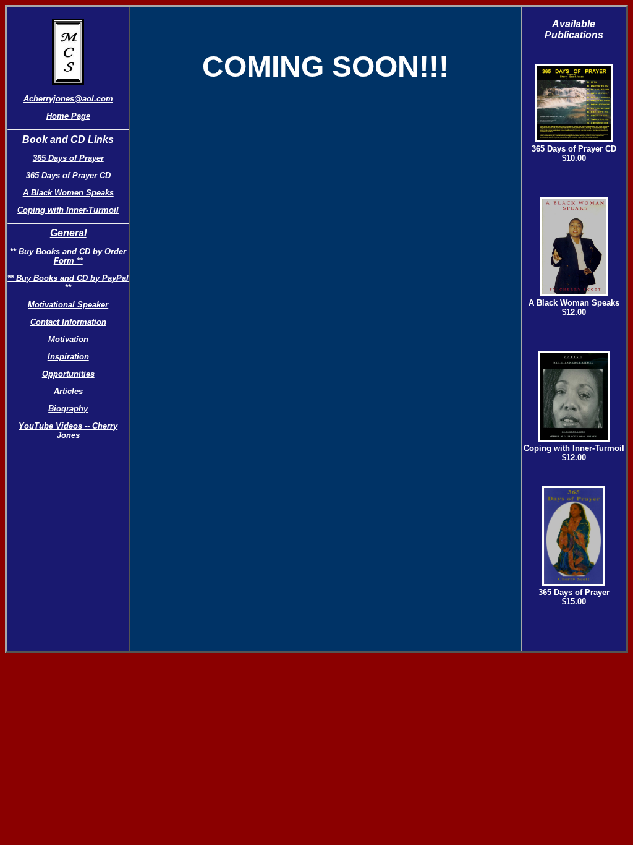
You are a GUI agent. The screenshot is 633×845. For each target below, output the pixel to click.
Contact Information (68, 322)
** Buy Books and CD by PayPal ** (68, 282)
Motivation (68, 339)
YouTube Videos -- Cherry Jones (68, 430)
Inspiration (68, 356)
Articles (68, 391)
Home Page (68, 116)
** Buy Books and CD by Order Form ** (68, 256)
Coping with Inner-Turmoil (68, 210)
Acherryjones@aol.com (68, 98)
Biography (68, 408)
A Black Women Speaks (68, 192)
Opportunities (68, 374)
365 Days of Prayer (68, 158)
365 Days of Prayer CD (68, 175)
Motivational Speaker (68, 304)
